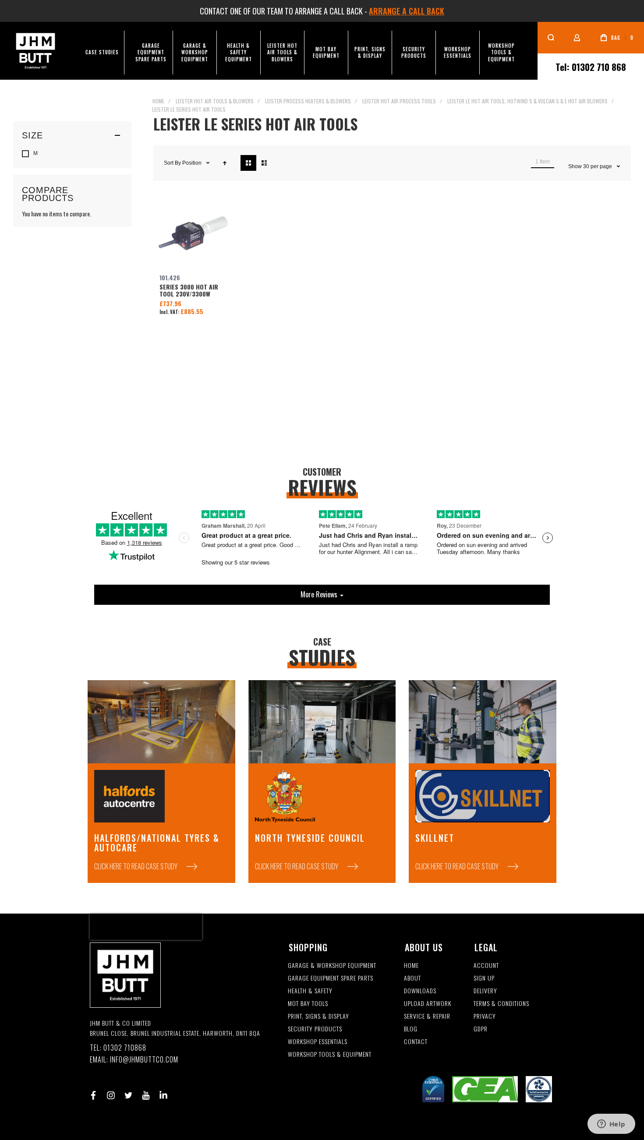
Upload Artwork (427, 1003)
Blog (411, 1029)
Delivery (485, 991)
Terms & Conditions (501, 1003)
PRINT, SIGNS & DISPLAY (318, 1016)
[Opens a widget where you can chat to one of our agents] (611, 1125)
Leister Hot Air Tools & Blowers (215, 101)
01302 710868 (124, 1048)
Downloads (420, 991)
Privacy (485, 1016)
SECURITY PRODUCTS (315, 1029)
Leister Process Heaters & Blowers (308, 101)
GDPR (481, 1029)
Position (192, 163)
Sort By (172, 163)
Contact (416, 1042)
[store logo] (35, 51)
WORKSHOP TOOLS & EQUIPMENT (330, 1054)
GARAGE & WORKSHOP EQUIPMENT (332, 965)
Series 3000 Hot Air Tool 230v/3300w (193, 234)
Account (486, 965)
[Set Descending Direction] (225, 163)
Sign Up (484, 978)
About (412, 978)
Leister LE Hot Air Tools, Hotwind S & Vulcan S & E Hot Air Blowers (527, 101)
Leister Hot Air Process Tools (399, 101)
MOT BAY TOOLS (308, 1003)
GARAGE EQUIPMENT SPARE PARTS (330, 978)
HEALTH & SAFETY (310, 991)
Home (158, 101)
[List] (264, 163)
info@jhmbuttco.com (144, 1059)
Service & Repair (427, 1016)
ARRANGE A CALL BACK (406, 11)
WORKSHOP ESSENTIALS (317, 1042)
